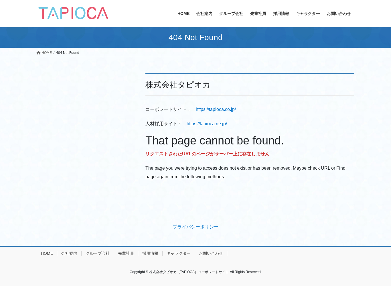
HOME (47, 253)
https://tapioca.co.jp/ (216, 109)
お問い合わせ (211, 253)
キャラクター (179, 253)
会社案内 (69, 253)
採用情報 (150, 253)
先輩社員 (126, 253)
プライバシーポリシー (195, 226)
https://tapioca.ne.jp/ (207, 123)
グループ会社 (98, 253)
